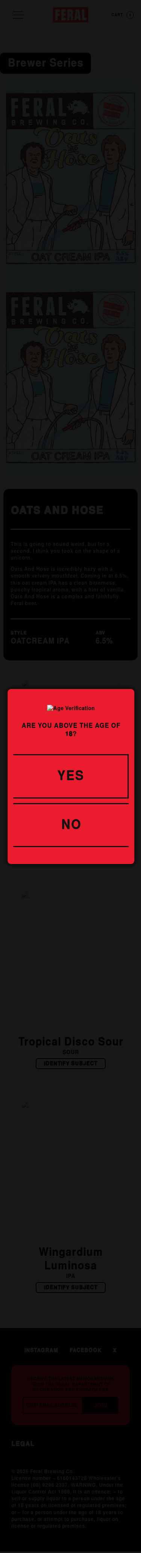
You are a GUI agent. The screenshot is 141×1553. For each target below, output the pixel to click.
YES (70, 776)
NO (71, 825)
